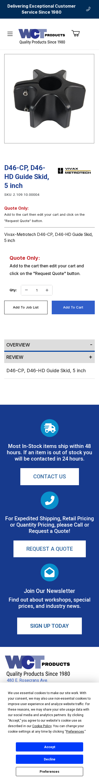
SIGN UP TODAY (49, 626)
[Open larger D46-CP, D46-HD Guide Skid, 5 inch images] (49, 98)
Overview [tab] (18, 345)
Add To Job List (26, 307)
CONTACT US (49, 476)
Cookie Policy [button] (41, 726)
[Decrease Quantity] (26, 290)
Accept (49, 747)
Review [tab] (14, 357)
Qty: (13, 290)
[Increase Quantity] (47, 290)
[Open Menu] (10, 33)
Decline (49, 759)
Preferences (49, 772)
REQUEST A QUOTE (49, 549)
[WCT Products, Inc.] (41, 36)
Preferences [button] (75, 731)
